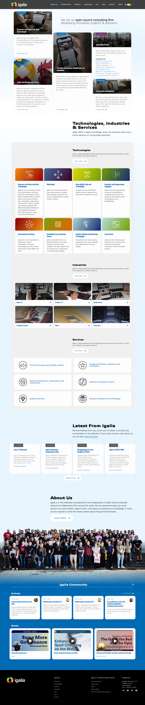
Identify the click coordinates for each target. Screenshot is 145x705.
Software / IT (59, 302)
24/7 (97, 4)
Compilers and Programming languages (114, 185)
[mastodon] (132, 690)
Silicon (57, 326)
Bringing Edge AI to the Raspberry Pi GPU (85, 451)
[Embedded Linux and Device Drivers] (58, 224)
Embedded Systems (22, 326)
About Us (54, 4)
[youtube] (136, 690)
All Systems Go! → (108, 73)
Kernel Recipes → (105, 67)
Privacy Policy (95, 689)
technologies (22, 12)
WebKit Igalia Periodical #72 (84, 602)
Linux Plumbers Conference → (107, 75)
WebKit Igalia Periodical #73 (52, 602)
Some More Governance (19, 653)
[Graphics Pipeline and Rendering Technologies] (87, 224)
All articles (126, 593)
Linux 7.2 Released (20, 450)
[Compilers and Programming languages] (116, 174)
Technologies (66, 4)
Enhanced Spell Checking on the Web (66, 653)
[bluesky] (128, 690)
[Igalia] (19, 4)
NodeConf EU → (105, 71)
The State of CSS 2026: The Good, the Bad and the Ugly (113, 653)
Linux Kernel (109, 234)
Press (92, 686)
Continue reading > (20, 466)
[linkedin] (123, 690)
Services (77, 4)
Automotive (97, 326)
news (19, 60)
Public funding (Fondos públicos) (100, 692)
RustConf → (104, 63)
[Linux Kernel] (116, 224)
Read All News (71, 478)
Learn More (79, 161)
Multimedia (51, 184)
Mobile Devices (98, 302)
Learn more (21, 53)
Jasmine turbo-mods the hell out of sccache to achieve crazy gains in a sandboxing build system (120, 611)
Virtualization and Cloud (26, 234)
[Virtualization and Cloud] (29, 224)
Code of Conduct (96, 681)
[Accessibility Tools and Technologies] (87, 174)
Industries (88, 4)
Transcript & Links (101, 656)
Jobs (103, 4)
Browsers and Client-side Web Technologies (28, 185)
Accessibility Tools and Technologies (83, 185)
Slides (13, 656)
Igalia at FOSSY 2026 (116, 450)
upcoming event (101, 34)
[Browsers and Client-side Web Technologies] (29, 174)
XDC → (103, 69)
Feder (120, 4)
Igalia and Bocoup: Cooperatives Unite (52, 451)
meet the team (91, 436)
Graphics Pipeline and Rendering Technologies (87, 235)
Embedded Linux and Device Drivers (56, 235)
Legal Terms (95, 684)
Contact (112, 4)
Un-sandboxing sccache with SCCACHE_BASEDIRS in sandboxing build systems (116, 604)
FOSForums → (104, 61)
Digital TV (19, 302)
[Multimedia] (58, 174)
